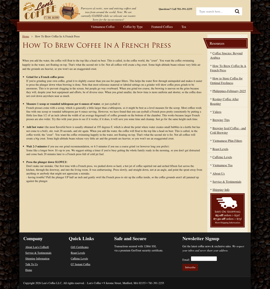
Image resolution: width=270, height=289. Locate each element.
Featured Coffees (162, 27)
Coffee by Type (133, 27)
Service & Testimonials (38, 253)
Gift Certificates (80, 247)
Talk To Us (31, 264)
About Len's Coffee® (37, 247)
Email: (186, 260)
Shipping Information (37, 258)
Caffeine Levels (79, 258)
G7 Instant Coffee (80, 264)
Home (25, 36)
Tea (183, 27)
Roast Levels (78, 253)
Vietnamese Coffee (103, 27)
